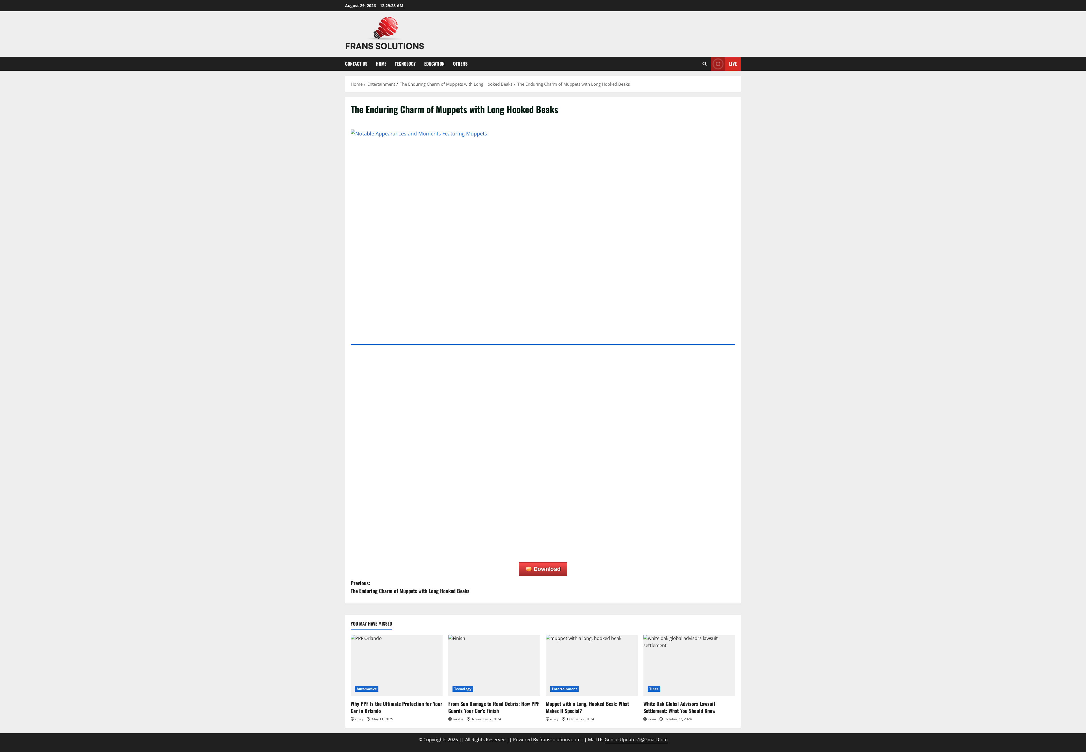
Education (434, 63)
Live (733, 63)
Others (460, 63)
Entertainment (564, 688)
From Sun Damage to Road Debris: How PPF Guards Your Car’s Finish (493, 707)
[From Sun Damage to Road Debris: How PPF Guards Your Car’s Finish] (494, 665)
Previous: (410, 587)
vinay (359, 719)
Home (381, 63)
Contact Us (356, 63)
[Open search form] (705, 63)
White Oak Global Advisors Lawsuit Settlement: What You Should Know (679, 707)
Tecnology (405, 63)
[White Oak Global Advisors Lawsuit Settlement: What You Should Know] (689, 665)
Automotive (367, 688)
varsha (458, 719)
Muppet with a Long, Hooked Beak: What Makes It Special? (587, 707)
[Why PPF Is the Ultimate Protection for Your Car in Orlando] (397, 665)
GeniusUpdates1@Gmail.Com (636, 739)
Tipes (654, 688)
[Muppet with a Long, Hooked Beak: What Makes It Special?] (592, 665)
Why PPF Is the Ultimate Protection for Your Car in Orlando (396, 707)
